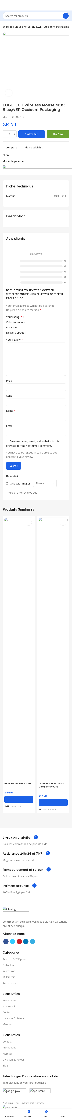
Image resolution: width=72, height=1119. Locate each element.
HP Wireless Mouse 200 (18, 783)
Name (11, 411)
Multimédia (9, 977)
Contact (7, 1012)
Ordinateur (9, 965)
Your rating (14, 317)
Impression (9, 971)
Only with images (20, 483)
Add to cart (31, 133)
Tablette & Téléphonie (15, 959)
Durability (12, 327)
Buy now (58, 133)
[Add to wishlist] (29, 522)
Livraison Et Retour (13, 1059)
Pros (9, 380)
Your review (14, 339)
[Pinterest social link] (21, 155)
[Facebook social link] (13, 155)
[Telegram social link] (29, 155)
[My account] (68, 5)
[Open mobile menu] (4, 5)
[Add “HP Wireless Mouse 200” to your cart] (18, 799)
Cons (9, 395)
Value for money (16, 322)
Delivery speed (15, 332)
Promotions (9, 1047)
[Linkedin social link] (25, 155)
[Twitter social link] (17, 155)
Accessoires (9, 983)
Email (10, 426)
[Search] (66, 16)
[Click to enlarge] (8, 92)
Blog (5, 1065)
